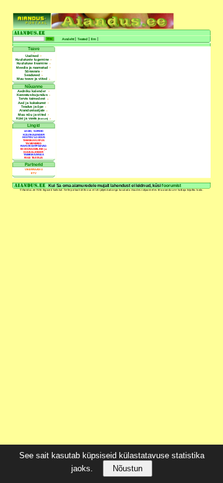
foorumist (171, 185)
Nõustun (127, 468)
